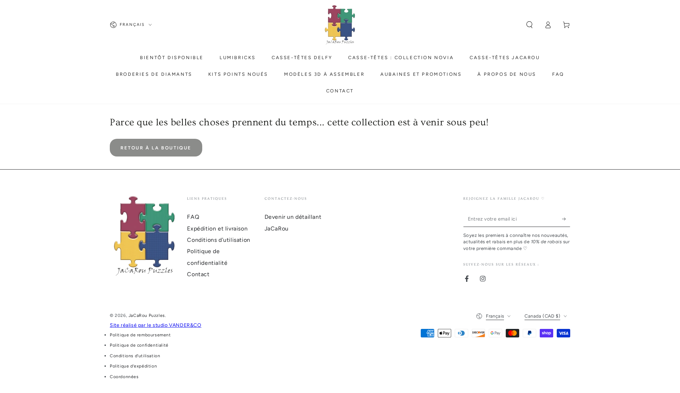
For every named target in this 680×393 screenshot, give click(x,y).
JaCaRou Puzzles (147, 315)
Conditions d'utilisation (218, 240)
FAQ (193, 216)
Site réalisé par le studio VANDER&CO (156, 325)
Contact (198, 274)
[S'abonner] (566, 219)
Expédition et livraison (217, 228)
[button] (529, 25)
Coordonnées (124, 376)
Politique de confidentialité (139, 345)
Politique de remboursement (140, 334)
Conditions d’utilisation (135, 355)
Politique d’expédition (133, 366)
